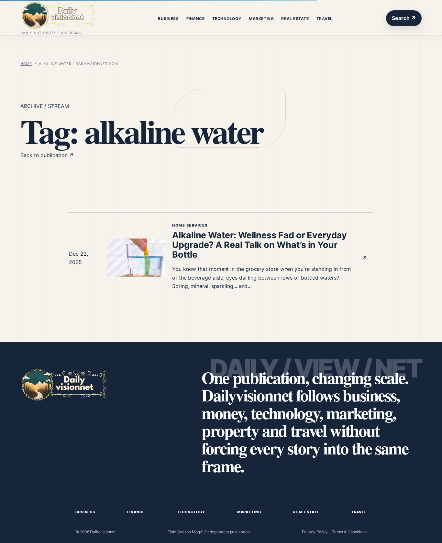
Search (404, 18)
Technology (226, 18)
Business (168, 18)
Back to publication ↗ (47, 155)
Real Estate (295, 18)
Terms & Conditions (349, 531)
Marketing (261, 18)
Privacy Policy (315, 531)
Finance (195, 18)
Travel (324, 18)
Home (26, 63)
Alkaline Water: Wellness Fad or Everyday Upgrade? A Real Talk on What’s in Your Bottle (259, 245)
